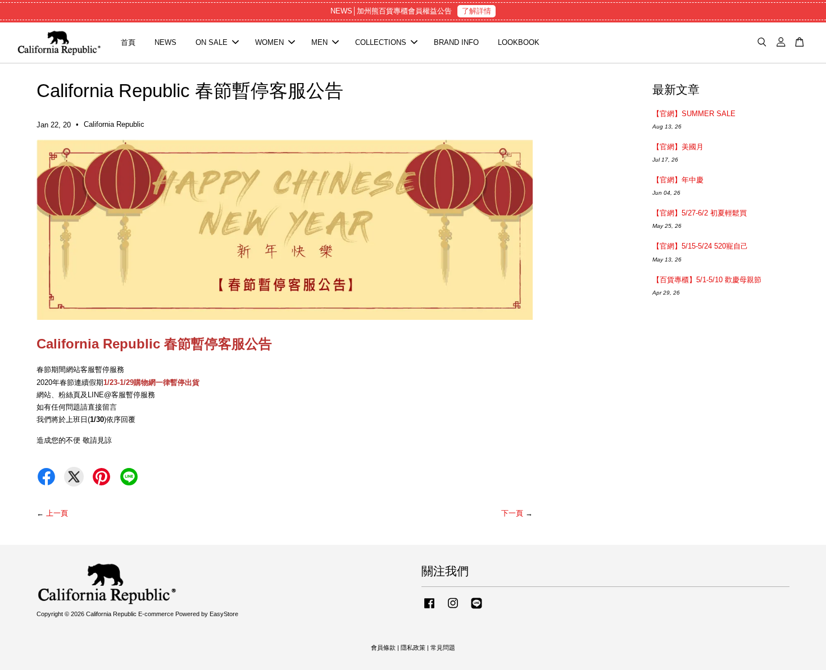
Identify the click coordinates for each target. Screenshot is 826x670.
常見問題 (442, 647)
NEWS (165, 42)
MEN (319, 42)
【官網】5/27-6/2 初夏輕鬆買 (699, 213)
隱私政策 (413, 647)
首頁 (128, 42)
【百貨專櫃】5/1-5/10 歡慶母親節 (706, 280)
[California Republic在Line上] (476, 608)
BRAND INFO (456, 42)
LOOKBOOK (518, 42)
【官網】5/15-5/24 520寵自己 (700, 246)
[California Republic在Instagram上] (453, 608)
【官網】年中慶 (678, 180)
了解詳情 (476, 11)
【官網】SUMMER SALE (694, 113)
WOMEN (269, 42)
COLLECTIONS (380, 42)
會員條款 (383, 647)
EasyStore (224, 614)
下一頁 (512, 513)
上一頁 (57, 513)
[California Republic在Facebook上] (429, 608)
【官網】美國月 (678, 147)
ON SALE (212, 42)
